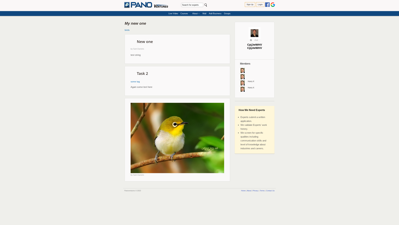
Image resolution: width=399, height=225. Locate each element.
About (195, 13)
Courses (184, 13)
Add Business (215, 13)
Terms (262, 191)
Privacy (255, 191)
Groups (227, 13)
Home (243, 191)
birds (127, 30)
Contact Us (270, 191)
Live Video (173, 13)
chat (256, 40)
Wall (204, 13)
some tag (135, 81)
